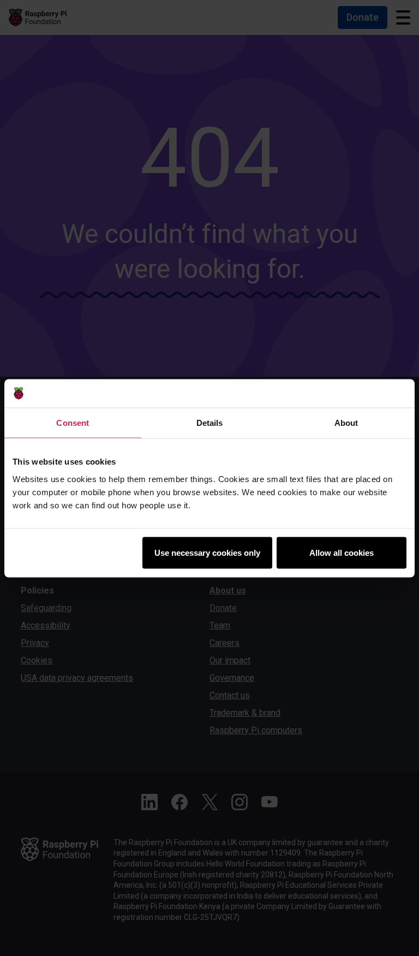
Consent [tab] (72, 422)
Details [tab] (209, 422)
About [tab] (346, 422)
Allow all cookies (341, 552)
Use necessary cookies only (207, 552)
